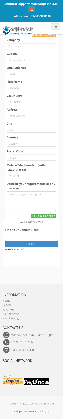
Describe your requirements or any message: (31, 186)
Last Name (14, 95)
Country (12, 137)
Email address (16, 68)
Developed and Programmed (27, 411)
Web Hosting (11, 318)
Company (13, 40)
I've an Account (44, 34)
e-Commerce (11, 314)
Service (7, 305)
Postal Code (15, 151)
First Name (14, 82)
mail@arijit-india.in (44, 4)
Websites (8, 309)
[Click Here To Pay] (13, 381)
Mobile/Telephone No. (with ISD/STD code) (26, 167)
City (9, 123)
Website (12, 54)
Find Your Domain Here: (22, 230)
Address (12, 109)
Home (6, 300)
